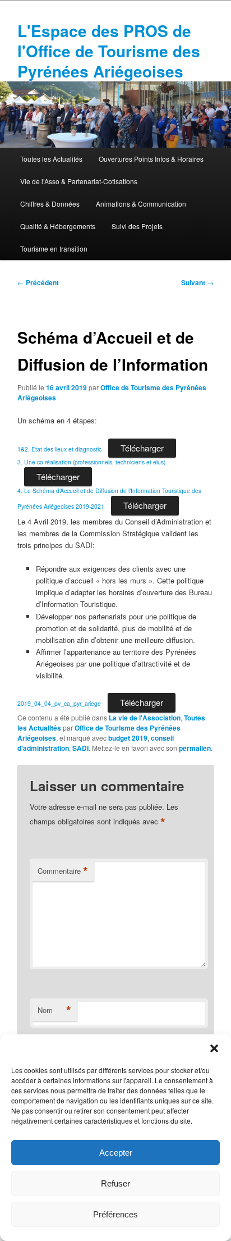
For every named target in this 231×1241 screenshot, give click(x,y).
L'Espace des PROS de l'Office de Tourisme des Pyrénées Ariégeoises (108, 51)
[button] (214, 1048)
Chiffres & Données (50, 203)
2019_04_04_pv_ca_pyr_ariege (59, 703)
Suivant (197, 282)
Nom (54, 1010)
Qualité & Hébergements (57, 226)
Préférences (115, 1214)
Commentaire (63, 871)
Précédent (38, 282)
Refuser (115, 1183)
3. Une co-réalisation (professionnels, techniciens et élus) (91, 462)
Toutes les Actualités (51, 158)
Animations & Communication (141, 203)
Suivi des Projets (137, 226)
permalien (195, 748)
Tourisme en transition (53, 248)
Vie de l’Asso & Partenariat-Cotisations (78, 181)
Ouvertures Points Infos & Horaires (151, 158)
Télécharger (142, 448)
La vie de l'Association (145, 718)
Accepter (115, 1152)
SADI (80, 748)
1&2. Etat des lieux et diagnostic (59, 449)
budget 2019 (127, 738)
